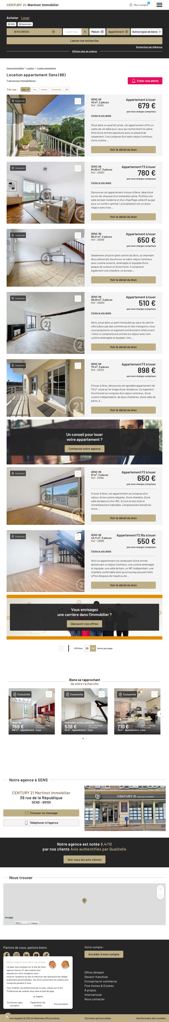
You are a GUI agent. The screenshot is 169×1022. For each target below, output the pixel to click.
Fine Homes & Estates (99, 986)
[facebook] (6, 955)
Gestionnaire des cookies (151, 1018)
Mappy (35, 923)
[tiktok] (46, 955)
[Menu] (159, 4)
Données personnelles (98, 1018)
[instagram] (16, 955)
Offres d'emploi (94, 972)
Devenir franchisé (96, 977)
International (92, 994)
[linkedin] (26, 955)
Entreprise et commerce (100, 981)
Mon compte (141, 4)
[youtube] (36, 955)
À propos (90, 990)
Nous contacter (94, 999)
